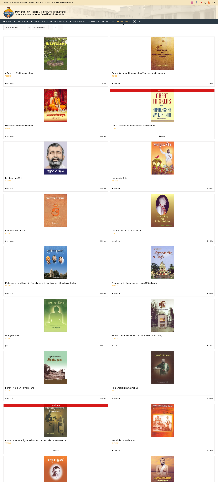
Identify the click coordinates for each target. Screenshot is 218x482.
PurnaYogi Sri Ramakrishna (125, 387)
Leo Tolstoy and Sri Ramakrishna (127, 230)
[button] (140, 21)
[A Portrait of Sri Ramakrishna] (56, 53)
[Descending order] (29, 27)
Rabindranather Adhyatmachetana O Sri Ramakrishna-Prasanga (35, 440)
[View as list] (60, 27)
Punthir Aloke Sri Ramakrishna (19, 387)
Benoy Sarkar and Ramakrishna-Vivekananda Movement (138, 73)
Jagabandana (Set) (13, 178)
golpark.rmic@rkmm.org (65, 2)
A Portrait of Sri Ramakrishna (19, 73)
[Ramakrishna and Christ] (162, 420)
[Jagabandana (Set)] (56, 158)
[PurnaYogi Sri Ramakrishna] (162, 367)
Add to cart (10, 84)
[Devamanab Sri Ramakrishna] (56, 105)
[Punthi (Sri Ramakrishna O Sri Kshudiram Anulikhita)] (162, 315)
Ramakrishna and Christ (123, 440)
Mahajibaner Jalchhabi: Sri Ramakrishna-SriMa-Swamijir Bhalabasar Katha (40, 283)
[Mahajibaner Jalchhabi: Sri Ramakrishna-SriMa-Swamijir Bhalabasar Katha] (56, 262)
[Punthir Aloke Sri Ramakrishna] (56, 367)
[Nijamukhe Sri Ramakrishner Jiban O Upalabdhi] (162, 262)
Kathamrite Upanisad (15, 230)
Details (104, 84)
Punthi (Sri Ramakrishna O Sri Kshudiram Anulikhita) (137, 335)
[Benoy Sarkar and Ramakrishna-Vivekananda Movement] (162, 53)
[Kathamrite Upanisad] (56, 210)
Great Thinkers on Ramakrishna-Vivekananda (133, 125)
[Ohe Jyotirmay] (56, 315)
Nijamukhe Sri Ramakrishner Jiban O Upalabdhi (134, 283)
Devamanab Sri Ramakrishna (19, 125)
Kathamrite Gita (119, 178)
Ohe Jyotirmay (12, 335)
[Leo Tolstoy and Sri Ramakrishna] (162, 210)
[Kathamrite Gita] (162, 158)
